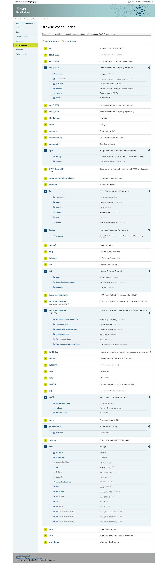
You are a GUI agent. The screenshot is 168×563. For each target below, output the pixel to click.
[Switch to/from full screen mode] (139, 1)
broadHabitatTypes (63, 403)
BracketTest (60, 457)
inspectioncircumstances (65, 282)
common (53, 131)
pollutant (59, 287)
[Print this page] (136, 1)
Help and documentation (25, 23)
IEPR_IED (53, 352)
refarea (58, 212)
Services (19, 50)
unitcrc (58, 222)
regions (59, 408)
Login (132, 1)
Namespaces (21, 54)
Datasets (19, 28)
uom (51, 529)
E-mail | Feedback (23, 556)
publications (55, 427)
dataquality (54, 144)
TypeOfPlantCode (62, 334)
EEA (26, 1)
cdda (51, 125)
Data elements (21, 37)
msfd (51, 397)
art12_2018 (54, 61)
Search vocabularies (52, 41)
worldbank (54, 542)
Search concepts (70, 41)
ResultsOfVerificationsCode (66, 329)
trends (58, 98)
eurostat (53, 185)
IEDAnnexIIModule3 (58, 301)
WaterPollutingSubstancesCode (68, 344)
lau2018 (52, 384)
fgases (52, 230)
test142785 (60, 491)
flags (58, 202)
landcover (53, 365)
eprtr (51, 151)
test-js (58, 487)
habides (53, 258)
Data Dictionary (35, 19)
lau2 (51, 378)
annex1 (58, 277)
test (51, 447)
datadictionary (55, 138)
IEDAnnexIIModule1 (58, 295)
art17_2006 (54, 68)
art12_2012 (54, 55)
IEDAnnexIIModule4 (58, 311)
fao (50, 191)
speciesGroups (61, 413)
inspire (52, 358)
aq (50, 48)
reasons (59, 93)
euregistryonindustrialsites (61, 178)
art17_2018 (54, 112)
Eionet (26, 19)
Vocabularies (21, 45)
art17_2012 (54, 105)
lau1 (51, 371)
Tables (18, 32)
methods (59, 88)
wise (51, 536)
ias (50, 265)
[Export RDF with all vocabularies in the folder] (149, 67)
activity (58, 157)
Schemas (19, 41)
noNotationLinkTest (63, 482)
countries (59, 84)
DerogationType (62, 324)
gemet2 (52, 245)
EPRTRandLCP (56, 169)
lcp (50, 391)
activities (59, 74)
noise (51, 420)
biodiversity (54, 118)
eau (57, 467)
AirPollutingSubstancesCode (67, 319)
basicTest (59, 453)
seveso (52, 440)
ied (50, 271)
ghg (51, 252)
